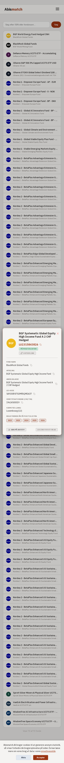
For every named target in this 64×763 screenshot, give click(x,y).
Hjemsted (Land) (13, 408)
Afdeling (10, 370)
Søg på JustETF (18, 430)
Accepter (41, 757)
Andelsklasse (12, 379)
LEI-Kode (10, 390)
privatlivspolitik (48, 751)
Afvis (23, 757)
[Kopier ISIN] (40, 344)
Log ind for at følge (46, 430)
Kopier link (29, 353)
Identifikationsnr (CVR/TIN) (19, 399)
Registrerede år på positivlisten (21, 416)
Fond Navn (11, 362)
